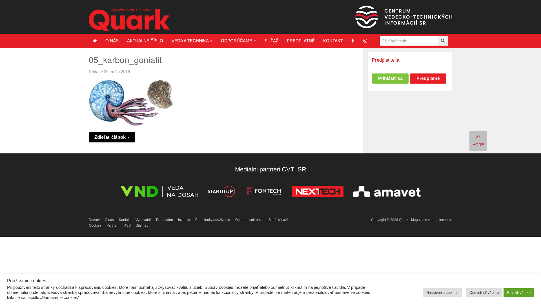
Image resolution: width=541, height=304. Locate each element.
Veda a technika (191, 40)
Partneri (113, 225)
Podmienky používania (212, 220)
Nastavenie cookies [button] (442, 292)
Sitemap (142, 225)
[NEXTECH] (317, 192)
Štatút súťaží (278, 220)
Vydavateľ (143, 220)
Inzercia (184, 220)
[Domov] (95, 41)
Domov (94, 220)
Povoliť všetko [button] (519, 292)
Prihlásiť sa (390, 78)
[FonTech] (264, 192)
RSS (127, 225)
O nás (112, 40)
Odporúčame (237, 40)
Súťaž (271, 40)
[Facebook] (352, 40)
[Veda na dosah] (159, 192)
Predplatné (301, 40)
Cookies (95, 225)
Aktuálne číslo (145, 40)
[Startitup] (221, 192)
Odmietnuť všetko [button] (484, 292)
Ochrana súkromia (249, 220)
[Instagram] (365, 40)
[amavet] (387, 192)
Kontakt (333, 40)
